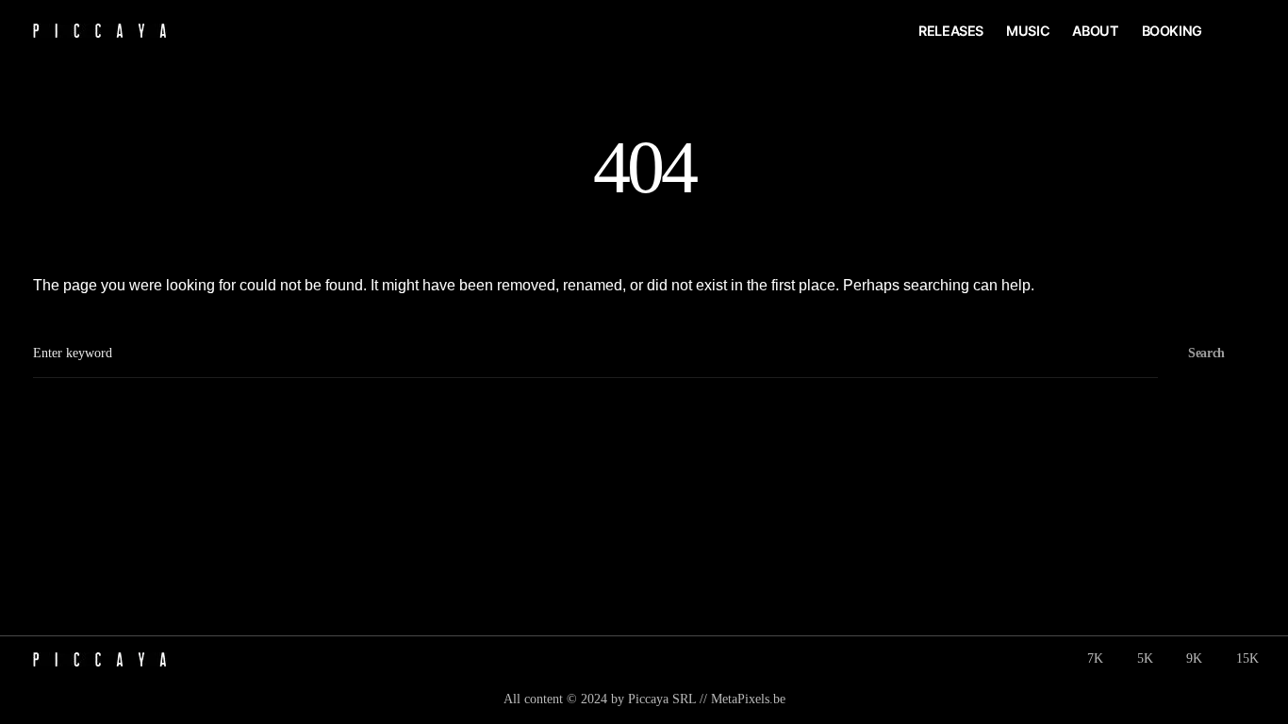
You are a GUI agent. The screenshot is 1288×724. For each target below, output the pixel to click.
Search (1206, 353)
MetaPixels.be (748, 699)
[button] (1247, 31)
